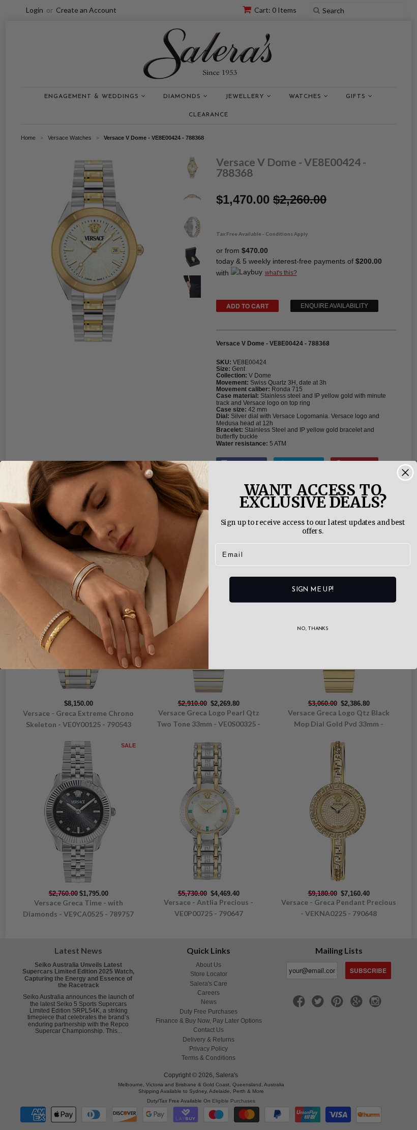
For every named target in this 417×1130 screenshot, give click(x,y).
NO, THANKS (313, 629)
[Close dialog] (405, 472)
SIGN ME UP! (312, 589)
